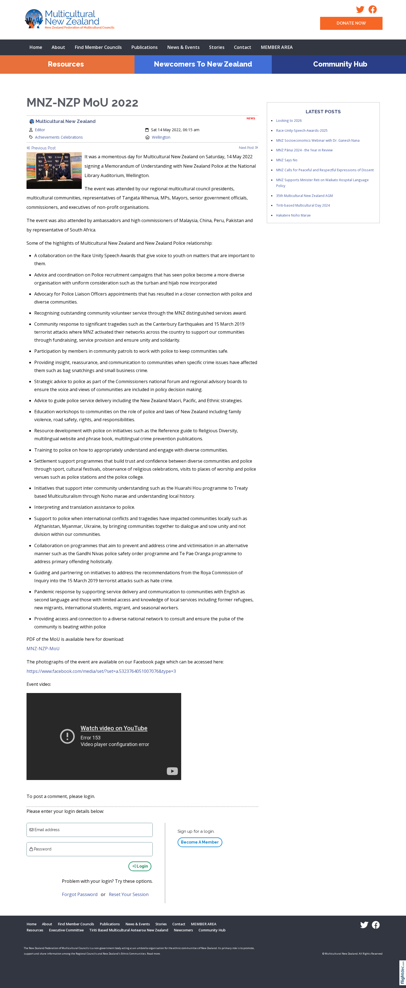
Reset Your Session (129, 894)
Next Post (247, 148)
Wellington (161, 137)
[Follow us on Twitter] (361, 11)
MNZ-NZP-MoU (43, 649)
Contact (242, 47)
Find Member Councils (98, 47)
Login (142, 866)
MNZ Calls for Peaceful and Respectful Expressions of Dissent (325, 170)
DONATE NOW (351, 23)
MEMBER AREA (277, 47)
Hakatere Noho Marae (293, 215)
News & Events (183, 47)
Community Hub (340, 64)
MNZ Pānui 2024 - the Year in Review (304, 150)
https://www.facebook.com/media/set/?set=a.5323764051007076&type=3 (101, 671)
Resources (66, 64)
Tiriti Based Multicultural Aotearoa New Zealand (128, 930)
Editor (40, 129)
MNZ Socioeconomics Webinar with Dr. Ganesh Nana (318, 140)
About (58, 47)
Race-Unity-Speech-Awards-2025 (302, 130)
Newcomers (183, 930)
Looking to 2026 (289, 120)
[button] (404, 979)
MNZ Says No (286, 160)
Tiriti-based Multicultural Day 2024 (303, 205)
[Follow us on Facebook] (374, 11)
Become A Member (200, 842)
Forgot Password (79, 894)
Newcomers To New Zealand (203, 64)
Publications (144, 47)
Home (35, 47)
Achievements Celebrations (59, 137)
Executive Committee (66, 930)
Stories (217, 47)
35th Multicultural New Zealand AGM (304, 195)
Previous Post (43, 148)
